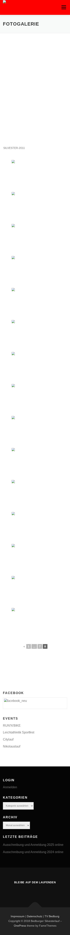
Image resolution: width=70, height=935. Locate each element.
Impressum (18, 916)
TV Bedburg (52, 916)
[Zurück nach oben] (35, 907)
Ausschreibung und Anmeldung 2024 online (33, 852)
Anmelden (10, 787)
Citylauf (8, 739)
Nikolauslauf (11, 746)
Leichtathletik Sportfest (18, 732)
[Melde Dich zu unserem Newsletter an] (40, 891)
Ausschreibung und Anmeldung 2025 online (33, 844)
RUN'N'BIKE (12, 725)
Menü (63, 7)
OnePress (20, 925)
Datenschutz (34, 916)
